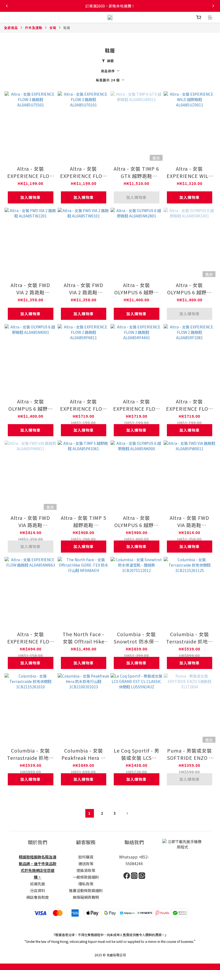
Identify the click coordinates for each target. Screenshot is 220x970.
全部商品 (11, 27)
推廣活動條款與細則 (86, 890)
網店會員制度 (37, 897)
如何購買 (85, 857)
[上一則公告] (6, 5)
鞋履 (66, 27)
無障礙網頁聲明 (86, 897)
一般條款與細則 (86, 877)
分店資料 (37, 890)
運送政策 (85, 863)
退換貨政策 (85, 870)
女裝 (52, 27)
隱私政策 (85, 883)
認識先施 (37, 883)
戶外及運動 (33, 27)
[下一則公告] (213, 5)
